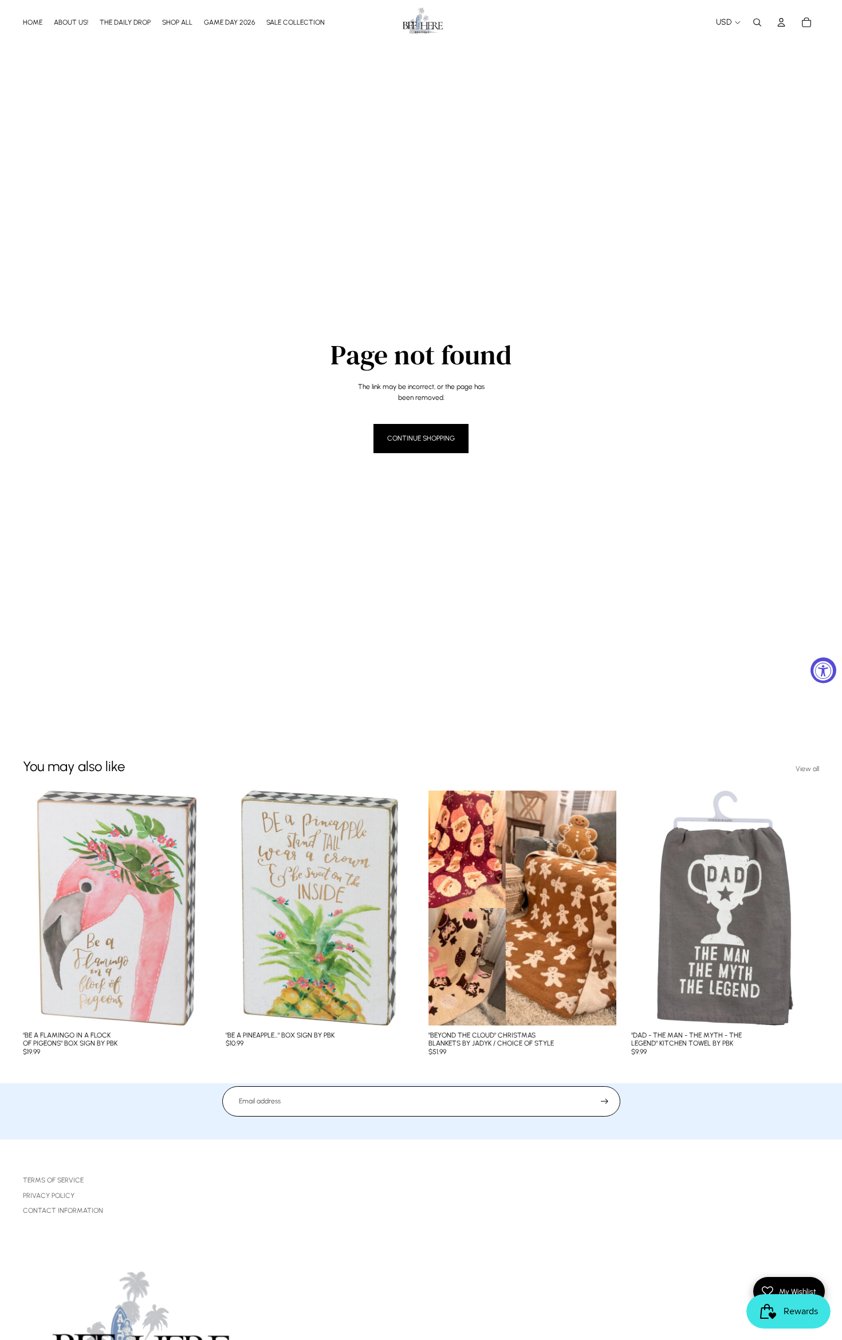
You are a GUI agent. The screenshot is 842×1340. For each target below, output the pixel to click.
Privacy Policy (48, 1196)
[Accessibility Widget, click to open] (823, 670)
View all (807, 769)
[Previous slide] (445, 908)
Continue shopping (421, 438)
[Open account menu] (781, 22)
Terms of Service (53, 1180)
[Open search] (757, 22)
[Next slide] (599, 908)
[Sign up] (605, 1101)
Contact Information (63, 1211)
